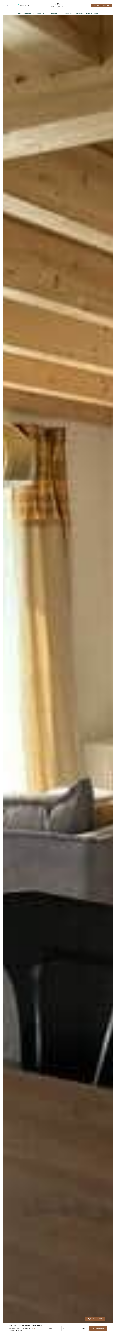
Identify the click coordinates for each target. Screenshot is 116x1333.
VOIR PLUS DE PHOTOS (96, 1318)
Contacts (96, 13)
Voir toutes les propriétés (101, 5)
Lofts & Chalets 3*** (29, 13)
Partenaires (89, 13)
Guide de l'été (68, 13)
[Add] (86, 1328)
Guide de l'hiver (79, 13)
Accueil (19, 13)
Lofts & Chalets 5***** (56, 13)
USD (13, 5)
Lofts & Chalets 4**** (42, 13)
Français (6, 5)
